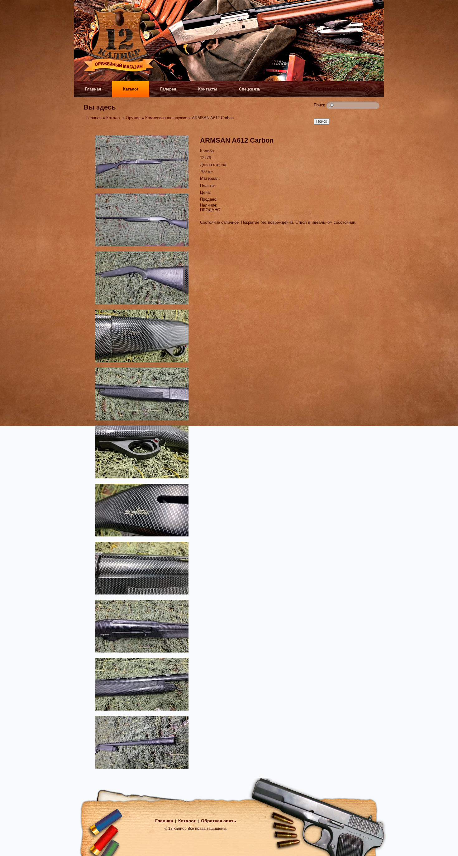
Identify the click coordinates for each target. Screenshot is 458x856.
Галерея (168, 89)
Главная (93, 89)
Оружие (133, 117)
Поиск (320, 105)
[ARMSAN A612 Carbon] (142, 189)
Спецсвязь (249, 89)
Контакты (207, 89)
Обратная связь (218, 820)
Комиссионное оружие (166, 117)
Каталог (130, 89)
